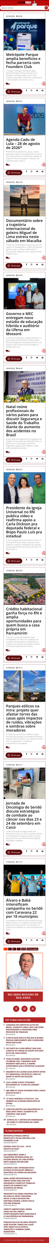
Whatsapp (15, 91)
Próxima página (32, 949)
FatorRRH (24, 5)
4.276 (23, 949)
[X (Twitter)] (33, 1009)
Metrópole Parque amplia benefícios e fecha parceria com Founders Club (19, 1138)
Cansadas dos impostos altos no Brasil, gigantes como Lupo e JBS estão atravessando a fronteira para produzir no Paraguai (25, 1028)
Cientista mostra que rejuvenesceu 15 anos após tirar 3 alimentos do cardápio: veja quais (24, 1111)
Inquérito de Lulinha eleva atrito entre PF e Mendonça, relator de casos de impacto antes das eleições (25, 1074)
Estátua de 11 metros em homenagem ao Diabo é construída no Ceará (25, 1121)
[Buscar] (46, 8)
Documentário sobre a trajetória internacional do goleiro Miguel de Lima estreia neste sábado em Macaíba (19, 1158)
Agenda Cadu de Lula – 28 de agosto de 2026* (17, 1147)
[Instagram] (24, 1009)
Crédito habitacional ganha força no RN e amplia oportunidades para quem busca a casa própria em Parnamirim (20, 1212)
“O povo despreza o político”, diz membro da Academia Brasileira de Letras (23, 1101)
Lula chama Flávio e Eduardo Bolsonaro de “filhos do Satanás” (22, 1083)
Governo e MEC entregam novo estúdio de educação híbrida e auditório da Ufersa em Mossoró (20, 1170)
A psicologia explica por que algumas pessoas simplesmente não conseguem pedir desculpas (24, 1040)
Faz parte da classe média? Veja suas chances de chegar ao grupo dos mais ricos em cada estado (24, 1050)
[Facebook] (16, 1009)
